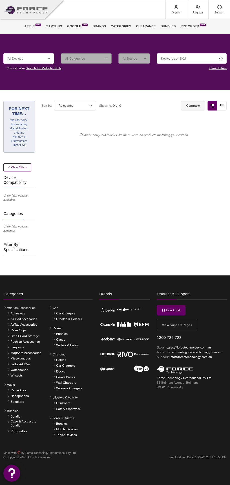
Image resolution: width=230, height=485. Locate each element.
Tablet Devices (66, 435)
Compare (193, 105)
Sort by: (47, 105)
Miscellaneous (21, 358)
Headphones (20, 396)
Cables (61, 360)
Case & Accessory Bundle (23, 423)
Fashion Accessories (25, 341)
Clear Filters (218, 68)
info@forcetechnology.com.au (191, 357)
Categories (121, 26)
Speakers (17, 401)
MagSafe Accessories (26, 353)
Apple (32, 26)
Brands (99, 26)
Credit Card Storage (25, 336)
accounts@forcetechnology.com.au (196, 352)
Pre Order (193, 26)
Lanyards (17, 347)
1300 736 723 (169, 337)
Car (55, 308)
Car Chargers (65, 313)
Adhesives (18, 313)
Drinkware (63, 403)
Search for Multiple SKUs (43, 68)
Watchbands (19, 370)
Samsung (54, 26)
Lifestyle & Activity (65, 397)
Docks (60, 371)
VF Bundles (19, 431)
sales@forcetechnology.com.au (188, 347)
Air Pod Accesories (24, 319)
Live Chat (172, 310)
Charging (59, 354)
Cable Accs (18, 390)
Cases (57, 328)
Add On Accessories (21, 308)
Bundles (168, 26)
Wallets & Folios (67, 345)
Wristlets (17, 375)
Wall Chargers (66, 382)
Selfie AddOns (21, 364)
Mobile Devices (67, 429)
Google (77, 26)
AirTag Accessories (24, 324)
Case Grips (19, 330)
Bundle (15, 416)
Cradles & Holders (69, 319)
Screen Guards (63, 418)
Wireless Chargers (69, 388)
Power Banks (65, 377)
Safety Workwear (68, 409)
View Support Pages (177, 325)
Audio (11, 384)
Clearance (146, 26)
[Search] (221, 59)
